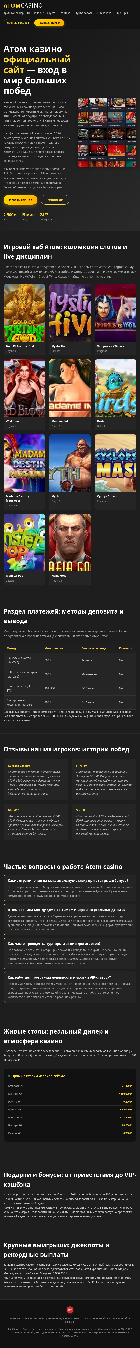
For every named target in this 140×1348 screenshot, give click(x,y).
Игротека (65, 13)
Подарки (38, 13)
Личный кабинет (18, 22)
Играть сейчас (20, 200)
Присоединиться (49, 22)
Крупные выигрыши (17, 13)
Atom (23, 5)
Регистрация (55, 199)
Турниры (122, 13)
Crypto (51, 13)
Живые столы (105, 13)
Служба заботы (83, 13)
